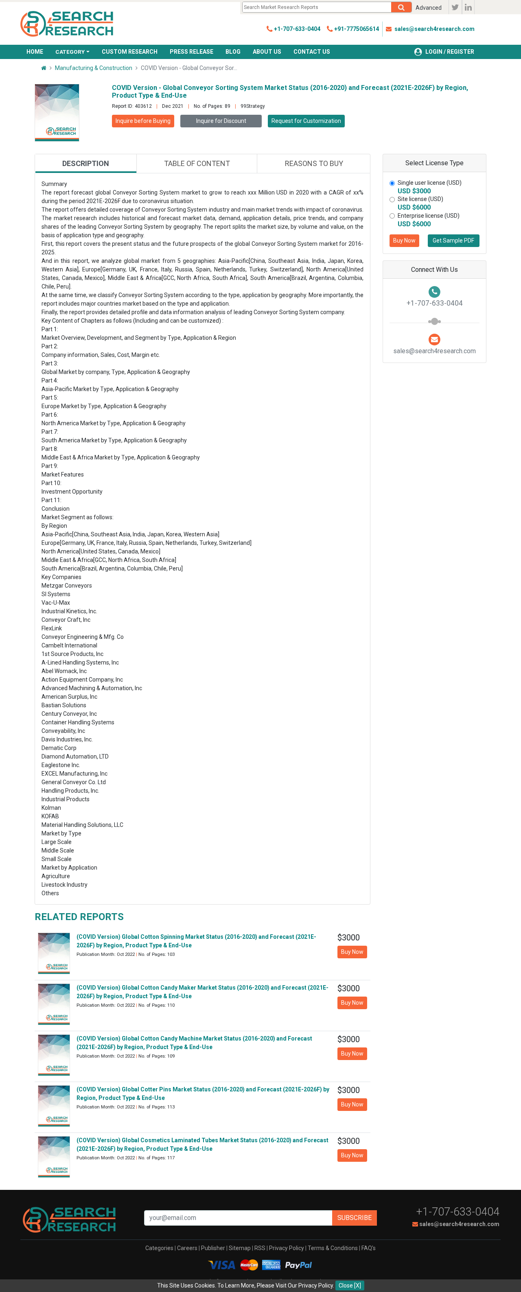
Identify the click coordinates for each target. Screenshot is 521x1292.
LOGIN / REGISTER (449, 51)
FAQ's (368, 1248)
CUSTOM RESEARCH (130, 51)
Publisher (213, 1248)
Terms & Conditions (333, 1248)
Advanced (429, 7)
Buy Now (404, 240)
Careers (187, 1248)
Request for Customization (306, 121)
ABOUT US (267, 51)
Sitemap (240, 1248)
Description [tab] (85, 163)
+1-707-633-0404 (457, 1211)
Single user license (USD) (430, 182)
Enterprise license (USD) (429, 215)
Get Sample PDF (453, 240)
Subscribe (354, 1218)
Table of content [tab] (197, 163)
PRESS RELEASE (191, 51)
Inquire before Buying (143, 121)
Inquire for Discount (221, 121)
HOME (34, 51)
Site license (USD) (420, 199)
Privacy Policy (286, 1248)
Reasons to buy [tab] (314, 163)
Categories (159, 1248)
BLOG (233, 51)
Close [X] (350, 1285)
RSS (259, 1248)
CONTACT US (311, 51)
